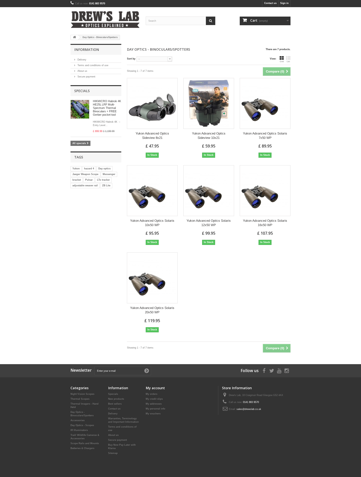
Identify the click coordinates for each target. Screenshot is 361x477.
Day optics (104, 168)
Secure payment (86, 76)
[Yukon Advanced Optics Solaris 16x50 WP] (265, 190)
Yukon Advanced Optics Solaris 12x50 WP (209, 223)
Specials (82, 91)
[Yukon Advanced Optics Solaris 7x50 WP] (265, 103)
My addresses (154, 403)
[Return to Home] (74, 37)
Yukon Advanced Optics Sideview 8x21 (152, 136)
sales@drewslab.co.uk (249, 409)
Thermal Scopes (80, 399)
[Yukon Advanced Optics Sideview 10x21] (208, 103)
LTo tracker (103, 179)
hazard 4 (89, 168)
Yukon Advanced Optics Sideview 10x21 (208, 136)
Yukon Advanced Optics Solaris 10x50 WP (152, 223)
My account (155, 388)
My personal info (155, 408)
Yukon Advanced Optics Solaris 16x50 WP (265, 223)
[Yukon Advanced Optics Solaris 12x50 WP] (208, 190)
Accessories (78, 420)
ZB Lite (106, 185)
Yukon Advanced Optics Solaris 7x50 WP (265, 136)
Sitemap (113, 453)
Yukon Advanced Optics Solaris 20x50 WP (152, 310)
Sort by (131, 58)
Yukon (76, 168)
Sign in (284, 3)
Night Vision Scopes (82, 394)
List (288, 61)
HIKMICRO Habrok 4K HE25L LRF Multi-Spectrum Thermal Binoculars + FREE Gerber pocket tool (107, 107)
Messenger (109, 174)
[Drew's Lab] (105, 19)
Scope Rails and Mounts (85, 443)
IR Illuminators (79, 430)
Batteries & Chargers (82, 448)
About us (82, 71)
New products (116, 399)
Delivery (81, 59)
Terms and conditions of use (92, 65)
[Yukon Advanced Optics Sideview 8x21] (152, 103)
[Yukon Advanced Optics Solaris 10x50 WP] (152, 190)
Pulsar (89, 179)
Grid (282, 61)
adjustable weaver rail (85, 185)
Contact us (270, 3)
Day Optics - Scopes (82, 425)
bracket (76, 179)
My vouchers (153, 413)
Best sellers (115, 403)
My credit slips (154, 399)
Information (86, 49)
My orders (151, 394)
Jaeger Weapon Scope (85, 174)
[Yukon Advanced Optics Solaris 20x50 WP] (152, 277)
